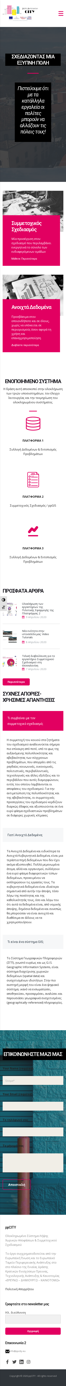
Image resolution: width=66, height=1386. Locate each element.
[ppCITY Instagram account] (28, 1361)
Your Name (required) (18, 1068)
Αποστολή (16, 1184)
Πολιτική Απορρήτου (19, 1289)
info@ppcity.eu (18, 1351)
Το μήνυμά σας (13, 1146)
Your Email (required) (18, 1094)
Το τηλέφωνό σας (15, 1120)
